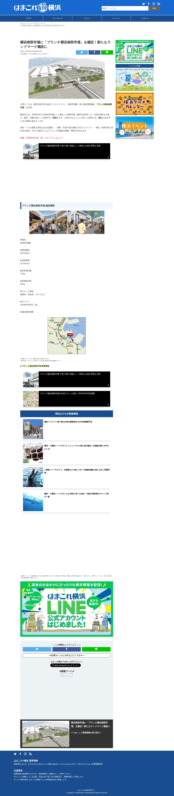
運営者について (20, 764)
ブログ (28, 18)
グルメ (87, 18)
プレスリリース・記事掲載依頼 (90, 764)
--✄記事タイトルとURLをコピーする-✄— (34, 54)
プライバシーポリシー (37, 764)
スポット (145, 18)
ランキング (57, 18)
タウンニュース (67, 675)
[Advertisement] (87, 33)
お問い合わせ (52, 764)
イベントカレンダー (68, 764)
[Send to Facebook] (94, 52)
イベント (116, 18)
